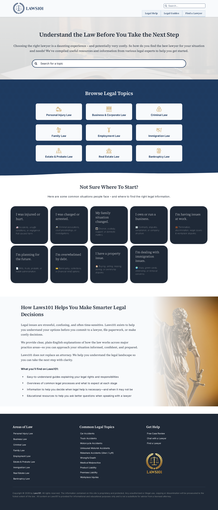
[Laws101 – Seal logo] (154, 454)
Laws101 (37, 493)
